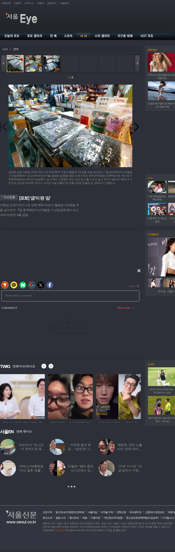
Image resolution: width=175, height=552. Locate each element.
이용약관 (95, 517)
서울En (40, 3)
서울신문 (6, 3)
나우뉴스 (29, 3)
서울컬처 (64, 3)
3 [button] (74, 486)
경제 (15, 49)
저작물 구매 (107, 512)
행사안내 (74, 517)
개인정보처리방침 (113, 517)
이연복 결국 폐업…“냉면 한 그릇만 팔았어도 (80, 449)
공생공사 (52, 3)
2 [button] (71, 486)
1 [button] (68, 486)
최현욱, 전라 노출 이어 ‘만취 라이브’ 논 (130, 449)
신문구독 (47, 512)
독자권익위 (135, 512)
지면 (68, 512)
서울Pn (17, 3)
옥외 (81, 512)
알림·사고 (61, 517)
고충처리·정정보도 (154, 512)
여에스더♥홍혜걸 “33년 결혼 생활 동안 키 (31, 470)
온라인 (74, 512)
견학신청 (121, 512)
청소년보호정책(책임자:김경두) (142, 517)
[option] (22, 396)
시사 (4, 49)
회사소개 (47, 517)
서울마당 (92, 512)
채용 (84, 517)
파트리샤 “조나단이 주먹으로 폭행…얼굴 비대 (31, 449)
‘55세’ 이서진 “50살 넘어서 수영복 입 (130, 470)
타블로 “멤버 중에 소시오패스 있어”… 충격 (80, 470)
